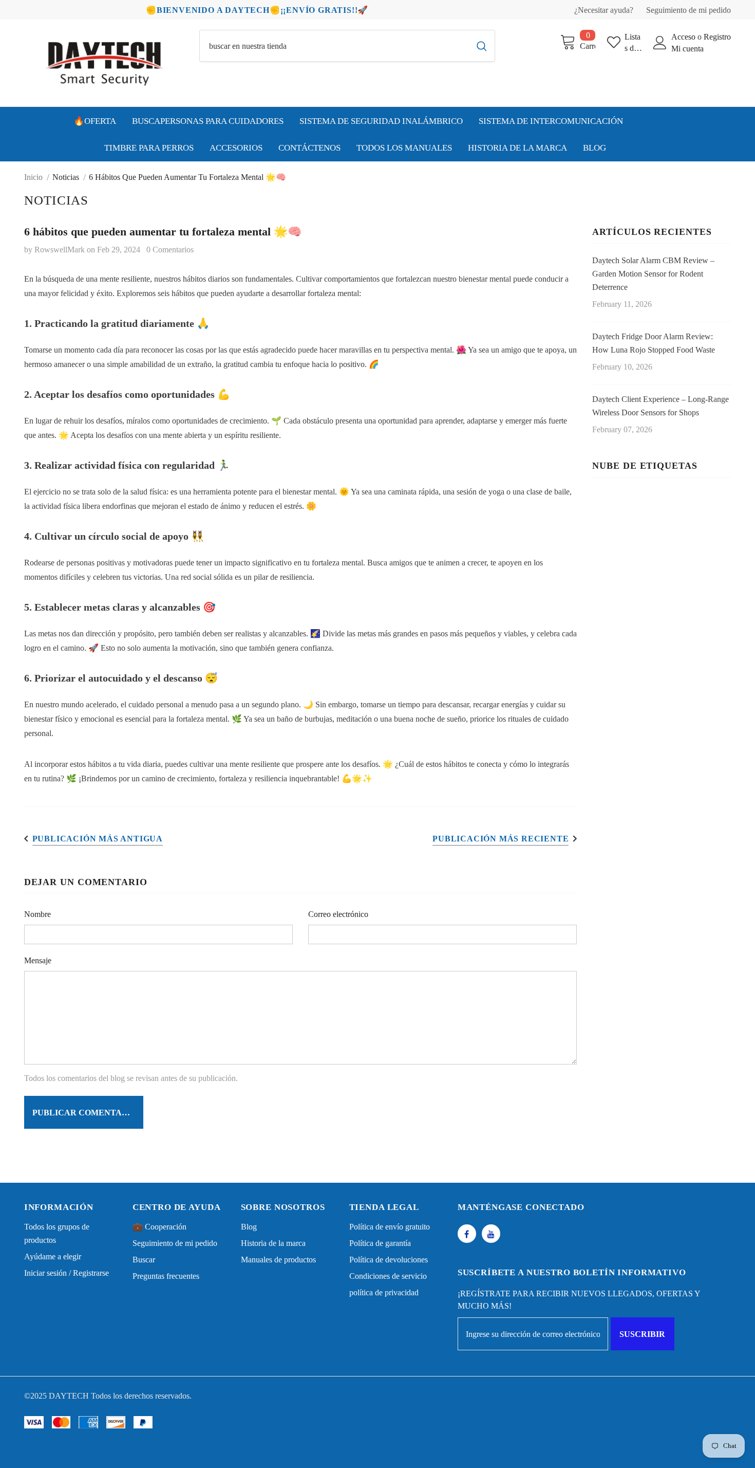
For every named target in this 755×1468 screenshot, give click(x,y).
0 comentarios (170, 249)
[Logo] (104, 63)
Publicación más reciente (500, 838)
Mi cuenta (687, 48)
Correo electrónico (338, 914)
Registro (717, 36)
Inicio (33, 177)
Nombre (37, 914)
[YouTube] (491, 1233)
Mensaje (37, 960)
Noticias (65, 177)
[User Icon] (660, 42)
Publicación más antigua (97, 838)
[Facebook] (467, 1233)
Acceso (684, 36)
